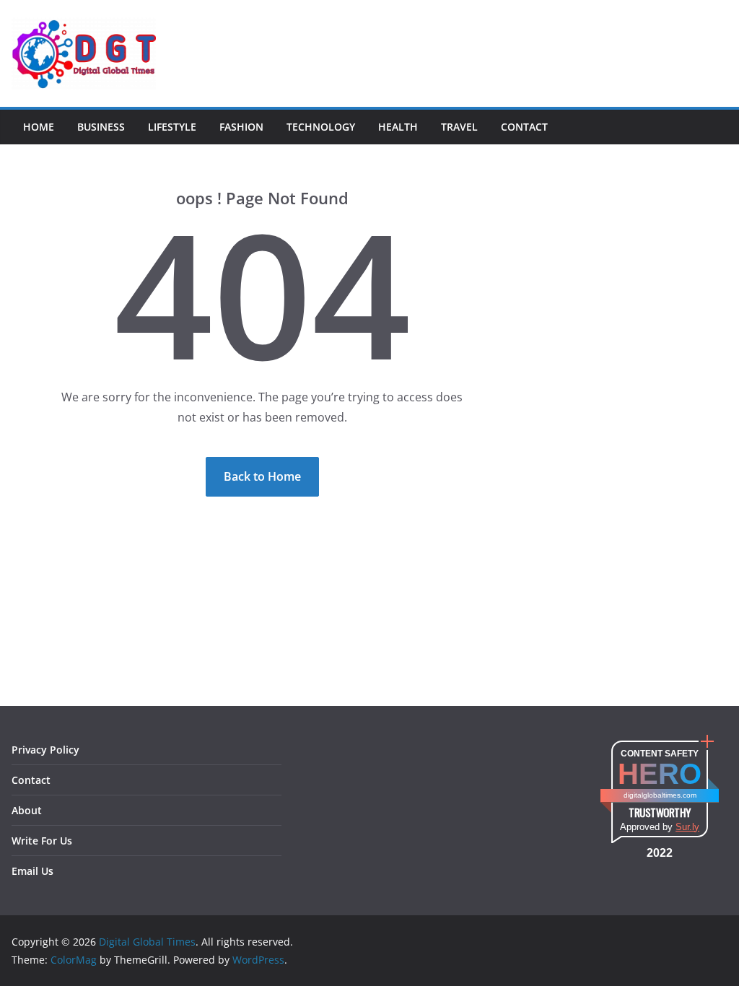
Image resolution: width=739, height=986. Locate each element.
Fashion (241, 127)
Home (38, 127)
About (27, 810)
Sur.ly (687, 826)
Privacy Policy (45, 749)
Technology (321, 127)
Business (101, 127)
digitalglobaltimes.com (660, 795)
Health (398, 127)
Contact (524, 127)
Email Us (32, 871)
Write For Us (42, 840)
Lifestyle (172, 127)
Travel (459, 127)
